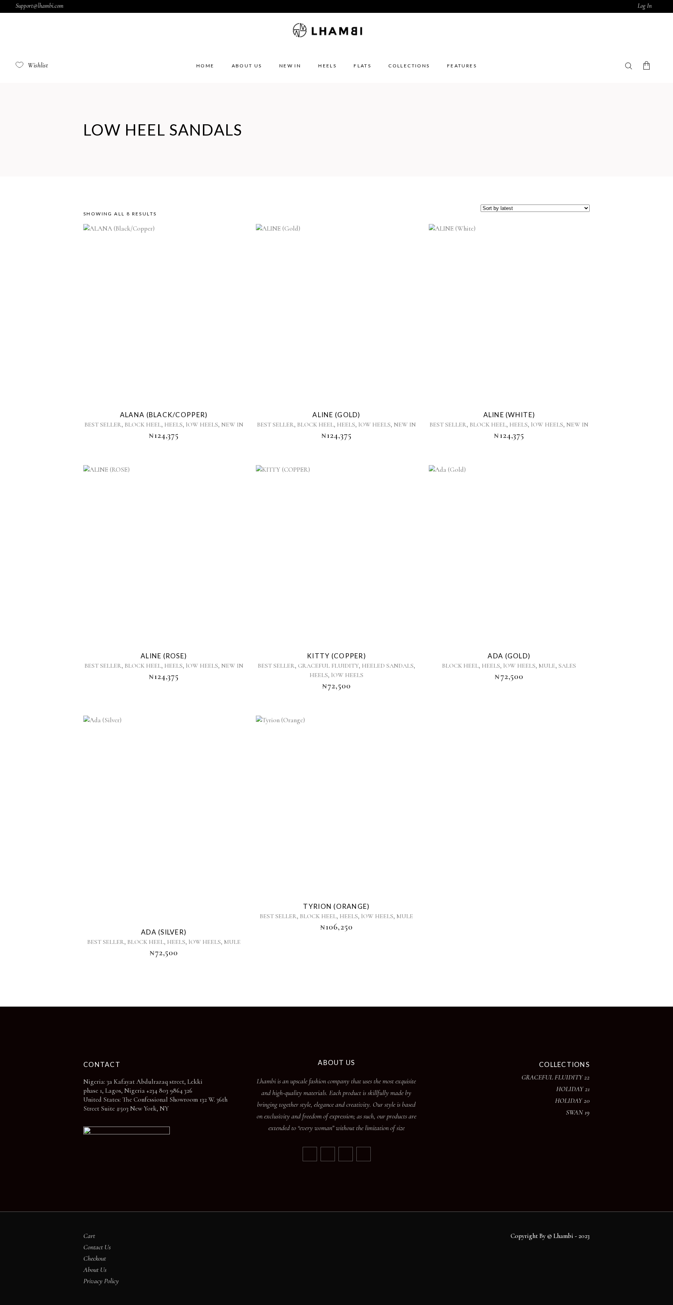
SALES (567, 666)
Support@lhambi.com (39, 6)
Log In (645, 6)
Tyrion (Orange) (336, 906)
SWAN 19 (578, 1112)
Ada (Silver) (164, 932)
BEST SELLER (103, 425)
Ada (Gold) (509, 656)
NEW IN (232, 425)
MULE (547, 666)
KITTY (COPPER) (336, 656)
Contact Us (97, 1247)
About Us (95, 1269)
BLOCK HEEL (143, 425)
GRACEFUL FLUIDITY (328, 666)
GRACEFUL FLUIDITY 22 (555, 1077)
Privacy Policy (101, 1281)
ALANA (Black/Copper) (164, 415)
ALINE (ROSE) (164, 656)
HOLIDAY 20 (572, 1100)
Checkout (94, 1258)
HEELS (173, 425)
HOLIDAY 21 (573, 1089)
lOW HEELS (202, 425)
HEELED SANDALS (388, 666)
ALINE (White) (509, 415)
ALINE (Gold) (336, 415)
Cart (89, 1235)
